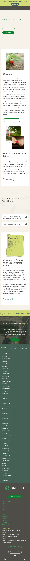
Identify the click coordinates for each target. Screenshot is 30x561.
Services (4, 515)
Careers (4, 503)
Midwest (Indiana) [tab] (13, 347)
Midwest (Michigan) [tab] (23, 347)
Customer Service (7, 501)
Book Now (15, 4)
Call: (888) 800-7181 (15, 497)
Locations (4, 517)
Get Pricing (5, 520)
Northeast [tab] (3, 347)
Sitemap (4, 522)
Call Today (8, 32)
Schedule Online (8, 28)
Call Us (25, 558)
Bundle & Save (8, 313)
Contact (4, 518)
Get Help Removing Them (11, 120)
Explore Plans (8, 179)
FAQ (3, 509)
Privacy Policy (6, 507)
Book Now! (15, 340)
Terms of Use (5, 524)
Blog (3, 505)
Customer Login (15, 552)
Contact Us (5, 558)
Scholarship (5, 511)
